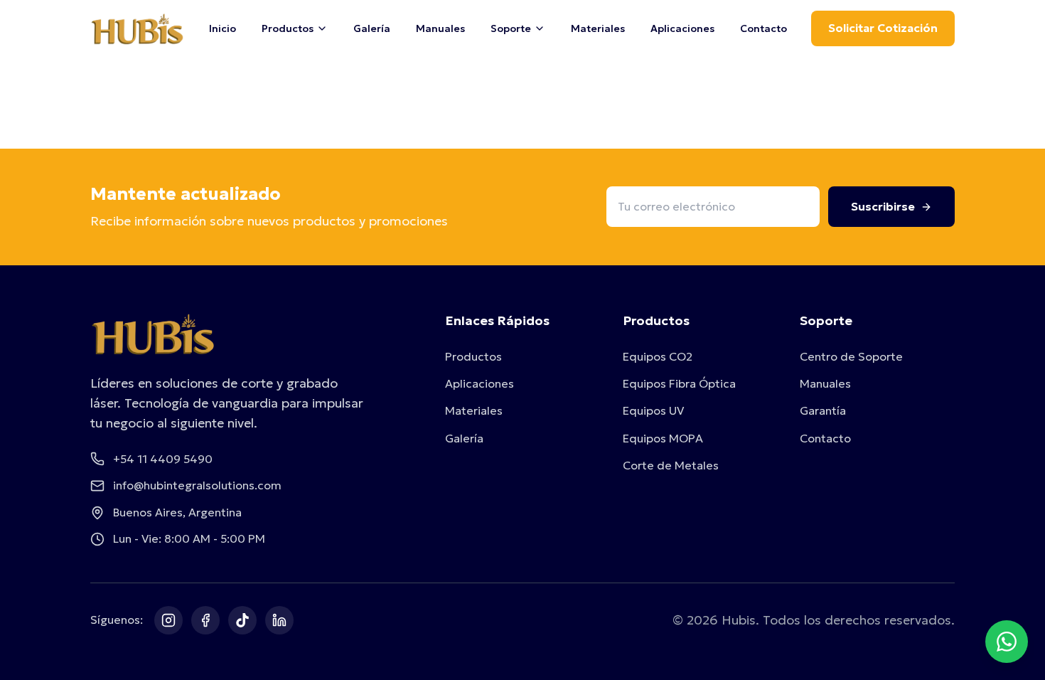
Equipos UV (653, 410)
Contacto (763, 28)
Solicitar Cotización (883, 28)
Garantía (823, 410)
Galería (371, 28)
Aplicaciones (682, 28)
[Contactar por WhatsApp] (1006, 641)
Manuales (440, 28)
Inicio (222, 28)
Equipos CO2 (657, 356)
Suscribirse (883, 206)
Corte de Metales (671, 465)
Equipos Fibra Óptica (679, 383)
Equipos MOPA (663, 438)
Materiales (598, 28)
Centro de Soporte (851, 356)
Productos (473, 356)
